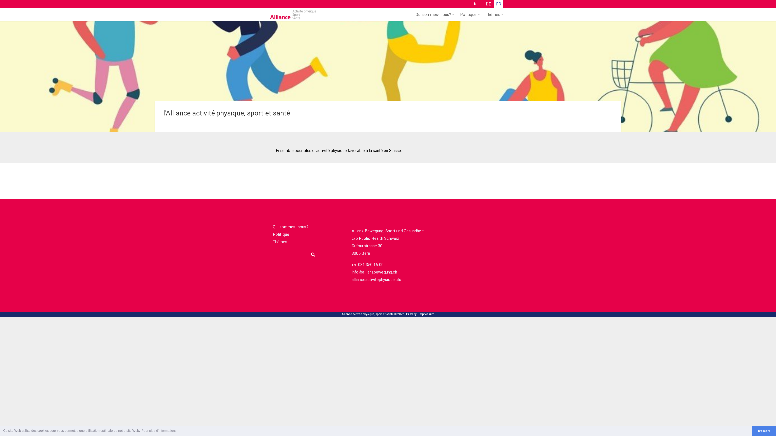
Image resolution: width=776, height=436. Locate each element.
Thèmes (493, 14)
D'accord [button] (764, 430)
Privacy (411, 314)
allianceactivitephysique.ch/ (377, 279)
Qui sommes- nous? (433, 14)
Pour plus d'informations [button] (158, 430)
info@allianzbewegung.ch (374, 272)
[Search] (313, 254)
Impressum (426, 314)
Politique (469, 14)
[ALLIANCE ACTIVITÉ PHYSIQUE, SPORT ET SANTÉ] (330, 14)
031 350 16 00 (371, 264)
